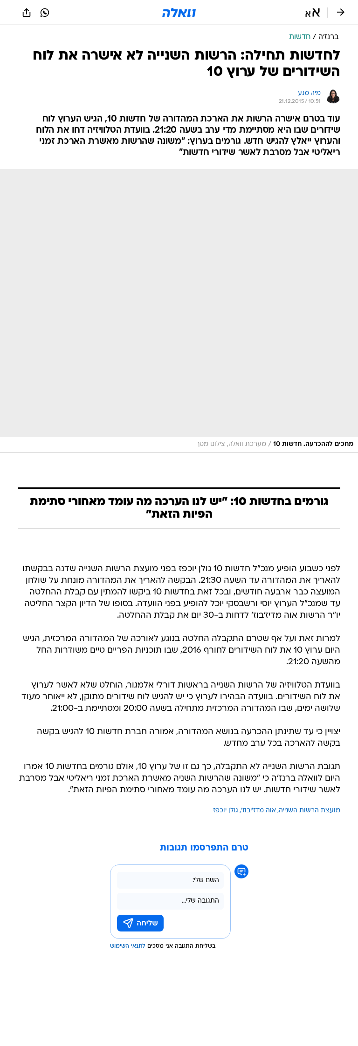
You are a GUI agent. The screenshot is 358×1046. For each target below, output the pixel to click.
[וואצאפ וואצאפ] (44, 12)
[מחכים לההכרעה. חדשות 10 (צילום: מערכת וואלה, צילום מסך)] (179, 311)
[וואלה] (179, 12)
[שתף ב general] (26, 12)
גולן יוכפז (225, 811)
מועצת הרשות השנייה (309, 811)
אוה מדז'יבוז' (258, 811)
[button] (312, 12)
